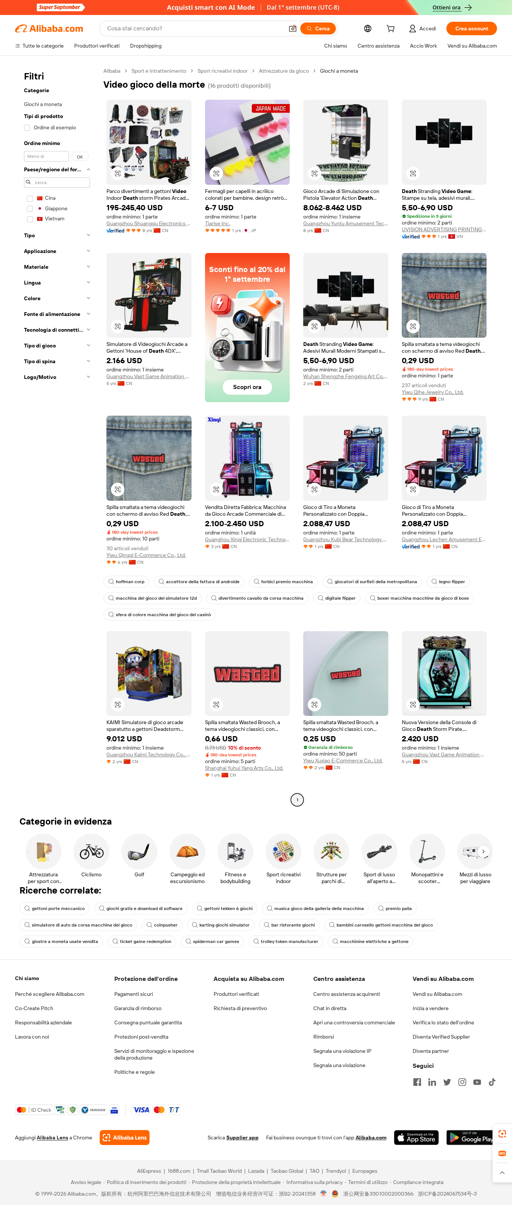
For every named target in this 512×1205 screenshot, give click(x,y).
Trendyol (336, 1171)
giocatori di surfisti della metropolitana (376, 581)
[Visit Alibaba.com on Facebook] (417, 1082)
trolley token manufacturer (289, 941)
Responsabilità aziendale (43, 1022)
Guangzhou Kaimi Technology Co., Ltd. (149, 754)
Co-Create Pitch (34, 1008)
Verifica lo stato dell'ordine (443, 1022)
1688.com (179, 1171)
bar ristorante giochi (293, 925)
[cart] (392, 30)
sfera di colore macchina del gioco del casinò (163, 614)
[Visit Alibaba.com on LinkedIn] (432, 1082)
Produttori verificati (236, 994)
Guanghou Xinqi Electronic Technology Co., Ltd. (247, 539)
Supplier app (242, 1138)
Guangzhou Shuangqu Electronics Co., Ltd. (149, 223)
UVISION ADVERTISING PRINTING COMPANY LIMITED (444, 229)
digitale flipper (340, 598)
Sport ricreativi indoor (223, 71)
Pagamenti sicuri (133, 994)
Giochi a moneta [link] (339, 71)
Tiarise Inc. (217, 223)
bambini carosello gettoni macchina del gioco (385, 925)
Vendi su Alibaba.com (437, 994)
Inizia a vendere (431, 1008)
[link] (502, 1134)
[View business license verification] (323, 1194)
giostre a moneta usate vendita (65, 941)
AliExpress (149, 1171)
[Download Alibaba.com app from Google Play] (471, 1137)
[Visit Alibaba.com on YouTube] (477, 1082)
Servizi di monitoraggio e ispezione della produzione (154, 1054)
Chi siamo (27, 978)
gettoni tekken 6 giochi (228, 908)
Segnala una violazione (339, 1065)
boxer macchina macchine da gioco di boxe (423, 598)
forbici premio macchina (287, 581)
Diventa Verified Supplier (441, 1037)
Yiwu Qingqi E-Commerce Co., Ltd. (146, 555)
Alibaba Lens (52, 1138)
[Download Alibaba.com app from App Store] (416, 1137)
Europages (364, 1171)
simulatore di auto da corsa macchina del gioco (82, 925)
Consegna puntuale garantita (148, 1022)
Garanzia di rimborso (138, 1008)
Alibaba (111, 71)
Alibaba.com (371, 1138)
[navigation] (56, 436)
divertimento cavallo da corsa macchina (261, 598)
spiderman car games (216, 941)
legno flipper (452, 581)
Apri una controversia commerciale (354, 1022)
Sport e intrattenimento (159, 71)
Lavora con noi (32, 1037)
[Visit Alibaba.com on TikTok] (492, 1082)
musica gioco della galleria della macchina (319, 908)
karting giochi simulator (224, 925)
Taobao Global (287, 1171)
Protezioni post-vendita (141, 1037)
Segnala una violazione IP (342, 1051)
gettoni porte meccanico (58, 908)
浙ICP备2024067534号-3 (447, 1194)
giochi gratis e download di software (144, 908)
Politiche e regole (134, 1072)
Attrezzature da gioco (284, 71)
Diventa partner (431, 1051)
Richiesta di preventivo (240, 1008)
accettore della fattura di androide (203, 581)
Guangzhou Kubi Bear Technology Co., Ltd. (345, 539)
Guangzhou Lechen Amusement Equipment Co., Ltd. (444, 539)
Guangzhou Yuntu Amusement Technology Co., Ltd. (345, 223)
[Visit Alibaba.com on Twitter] (447, 1082)
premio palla (399, 908)
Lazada (256, 1171)
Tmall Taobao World (219, 1171)
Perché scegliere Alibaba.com (49, 994)
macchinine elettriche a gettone (374, 941)
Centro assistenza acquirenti (346, 994)
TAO (314, 1171)
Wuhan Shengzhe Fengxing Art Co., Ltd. (345, 376)
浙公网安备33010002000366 (378, 1194)
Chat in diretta (329, 1008)
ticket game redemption (145, 941)
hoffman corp (130, 581)
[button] (292, 28)
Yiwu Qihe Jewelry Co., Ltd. (433, 392)
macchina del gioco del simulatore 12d (156, 598)
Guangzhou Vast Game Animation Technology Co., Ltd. (149, 376)
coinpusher (166, 925)
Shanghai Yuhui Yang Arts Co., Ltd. (244, 768)
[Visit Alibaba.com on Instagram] (462, 1082)
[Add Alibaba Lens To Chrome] (125, 1137)
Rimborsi (323, 1037)
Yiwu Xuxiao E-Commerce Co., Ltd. (343, 760)
